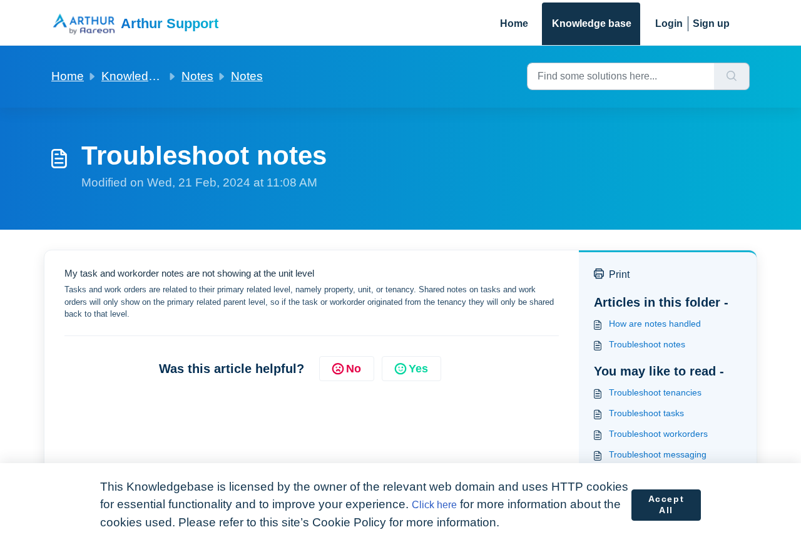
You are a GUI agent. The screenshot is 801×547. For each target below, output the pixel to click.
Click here (434, 504)
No (353, 368)
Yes (418, 368)
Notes (197, 76)
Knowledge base (591, 23)
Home (514, 23)
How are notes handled (655, 324)
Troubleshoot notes (647, 344)
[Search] (732, 76)
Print (619, 274)
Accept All (666, 504)
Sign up (711, 23)
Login (669, 23)
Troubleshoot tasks (646, 413)
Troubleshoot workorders (658, 434)
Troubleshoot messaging (658, 454)
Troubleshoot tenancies (655, 392)
